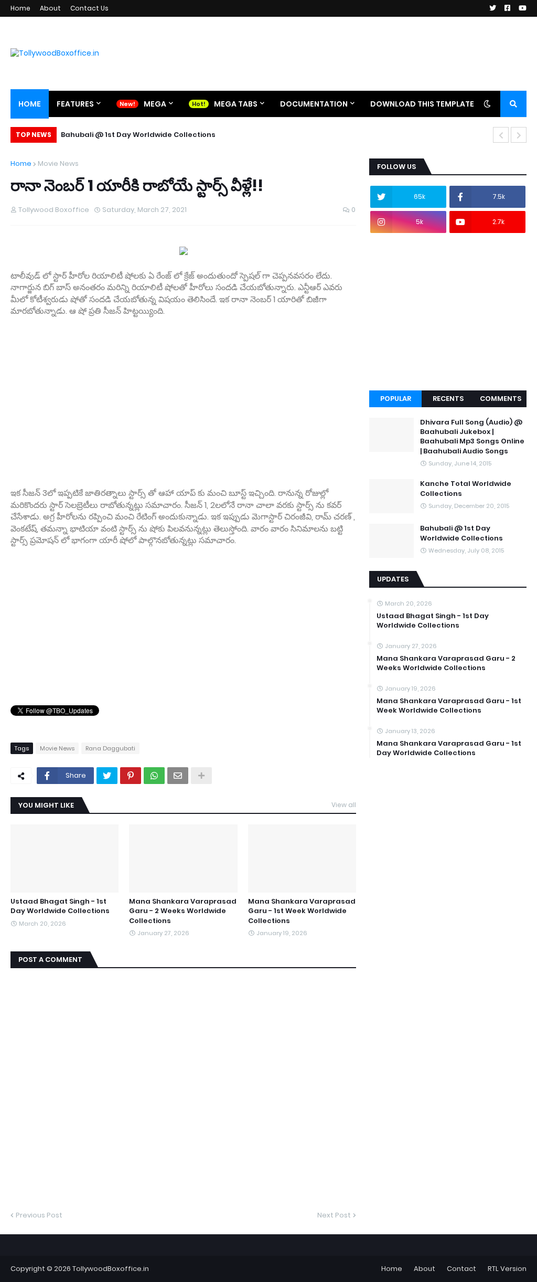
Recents (448, 399)
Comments (500, 399)
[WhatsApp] (154, 775)
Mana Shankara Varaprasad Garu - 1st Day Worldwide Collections (449, 748)
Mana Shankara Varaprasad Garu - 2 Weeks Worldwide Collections (183, 911)
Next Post (334, 1215)
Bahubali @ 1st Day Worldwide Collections (138, 135)
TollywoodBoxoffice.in (110, 1269)
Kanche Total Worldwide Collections (465, 488)
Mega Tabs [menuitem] (235, 104)
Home (20, 8)
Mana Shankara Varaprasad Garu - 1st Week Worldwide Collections (302, 911)
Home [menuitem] (29, 104)
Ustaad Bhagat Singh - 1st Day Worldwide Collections (60, 906)
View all (343, 804)
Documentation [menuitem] (314, 104)
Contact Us (89, 8)
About (50, 8)
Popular (395, 399)
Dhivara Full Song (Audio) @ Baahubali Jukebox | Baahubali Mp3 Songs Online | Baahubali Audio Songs (472, 437)
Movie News (58, 163)
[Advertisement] (183, 402)
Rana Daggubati (110, 748)
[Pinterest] (130, 775)
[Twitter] (106, 775)
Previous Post (39, 1215)
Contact (461, 1269)
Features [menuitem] (75, 104)
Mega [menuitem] (155, 104)
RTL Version (507, 1269)
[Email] (177, 775)
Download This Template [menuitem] (422, 104)
